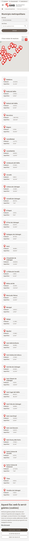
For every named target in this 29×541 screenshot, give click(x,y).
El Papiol (9, 210)
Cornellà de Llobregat (13, 199)
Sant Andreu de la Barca (13, 355)
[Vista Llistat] (23, 39)
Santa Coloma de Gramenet (11, 466)
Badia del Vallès (11, 91)
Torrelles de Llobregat (13, 490)
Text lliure (4, 23)
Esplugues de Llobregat (13, 234)
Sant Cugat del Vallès (13, 392)
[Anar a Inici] (2, 8)
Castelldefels (10, 151)
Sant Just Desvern (12, 428)
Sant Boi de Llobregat (13, 367)
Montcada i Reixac (12, 295)
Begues (8, 127)
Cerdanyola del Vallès (13, 163)
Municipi (4, 17)
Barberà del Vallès (12, 103)
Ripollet (8, 331)
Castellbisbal (10, 139)
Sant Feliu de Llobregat (13, 404)
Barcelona (9, 115)
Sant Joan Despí (11, 416)
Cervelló (9, 175)
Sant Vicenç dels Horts (13, 440)
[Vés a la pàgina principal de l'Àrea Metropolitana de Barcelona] (15, 5)
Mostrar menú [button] (3, 3)
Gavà (7, 246)
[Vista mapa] (26, 39)
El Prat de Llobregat (12, 222)
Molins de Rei (10, 283)
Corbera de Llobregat (13, 187)
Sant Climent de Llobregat (11, 379)
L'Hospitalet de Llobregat (11, 259)
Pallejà (8, 319)
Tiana (8, 478)
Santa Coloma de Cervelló (11, 452)
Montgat (9, 307)
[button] (5, 1)
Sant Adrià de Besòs (12, 343)
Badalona (9, 79)
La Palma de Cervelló (12, 271)
